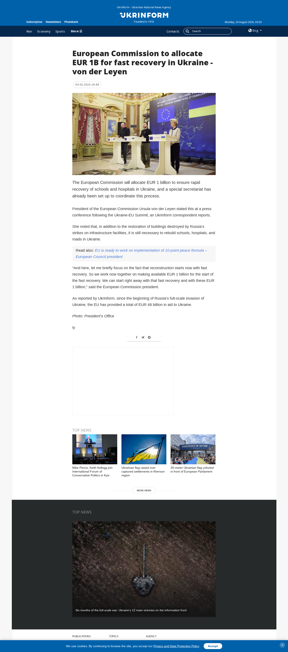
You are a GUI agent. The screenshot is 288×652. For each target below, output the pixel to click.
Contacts (173, 31)
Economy (43, 31)
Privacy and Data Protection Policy (176, 646)
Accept (213, 646)
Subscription (34, 22)
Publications (81, 636)
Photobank (71, 22)
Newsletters (53, 22)
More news (144, 490)
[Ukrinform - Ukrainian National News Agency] (144, 14)
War (29, 31)
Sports (60, 31)
